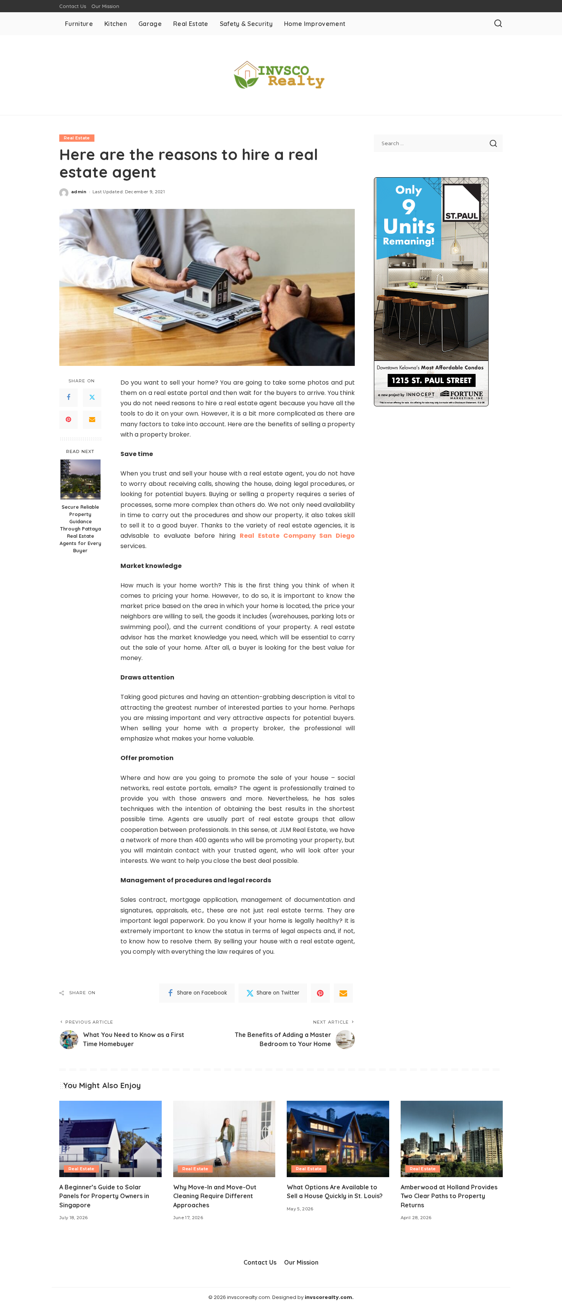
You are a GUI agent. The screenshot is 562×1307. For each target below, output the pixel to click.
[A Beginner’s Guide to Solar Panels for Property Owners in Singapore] (110, 1139)
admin (79, 191)
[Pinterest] (68, 419)
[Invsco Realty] (281, 75)
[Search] (498, 23)
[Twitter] (92, 397)
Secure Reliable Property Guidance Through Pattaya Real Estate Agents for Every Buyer (80, 528)
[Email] (92, 419)
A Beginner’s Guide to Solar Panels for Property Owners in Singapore (104, 1195)
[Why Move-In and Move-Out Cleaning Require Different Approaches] (224, 1139)
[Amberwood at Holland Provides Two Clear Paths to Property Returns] (452, 1139)
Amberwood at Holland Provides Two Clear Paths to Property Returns (449, 1195)
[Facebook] (68, 397)
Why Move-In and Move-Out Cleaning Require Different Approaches (215, 1195)
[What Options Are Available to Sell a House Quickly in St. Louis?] (338, 1139)
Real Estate (77, 138)
